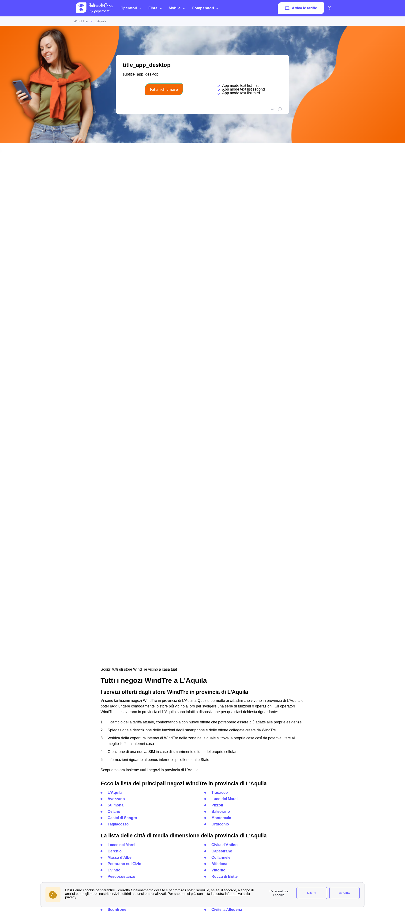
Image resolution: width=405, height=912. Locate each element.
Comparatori (203, 8)
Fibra (153, 8)
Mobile (174, 8)
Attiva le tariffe (304, 8)
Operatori (128, 8)
